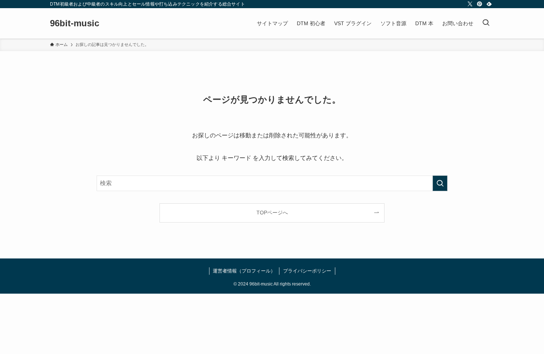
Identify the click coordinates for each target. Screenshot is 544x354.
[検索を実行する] (440, 183)
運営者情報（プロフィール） (244, 271)
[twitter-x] (470, 4)
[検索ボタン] (486, 23)
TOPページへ (272, 213)
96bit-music (74, 23)
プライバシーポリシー (307, 271)
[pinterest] (479, 4)
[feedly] (489, 4)
